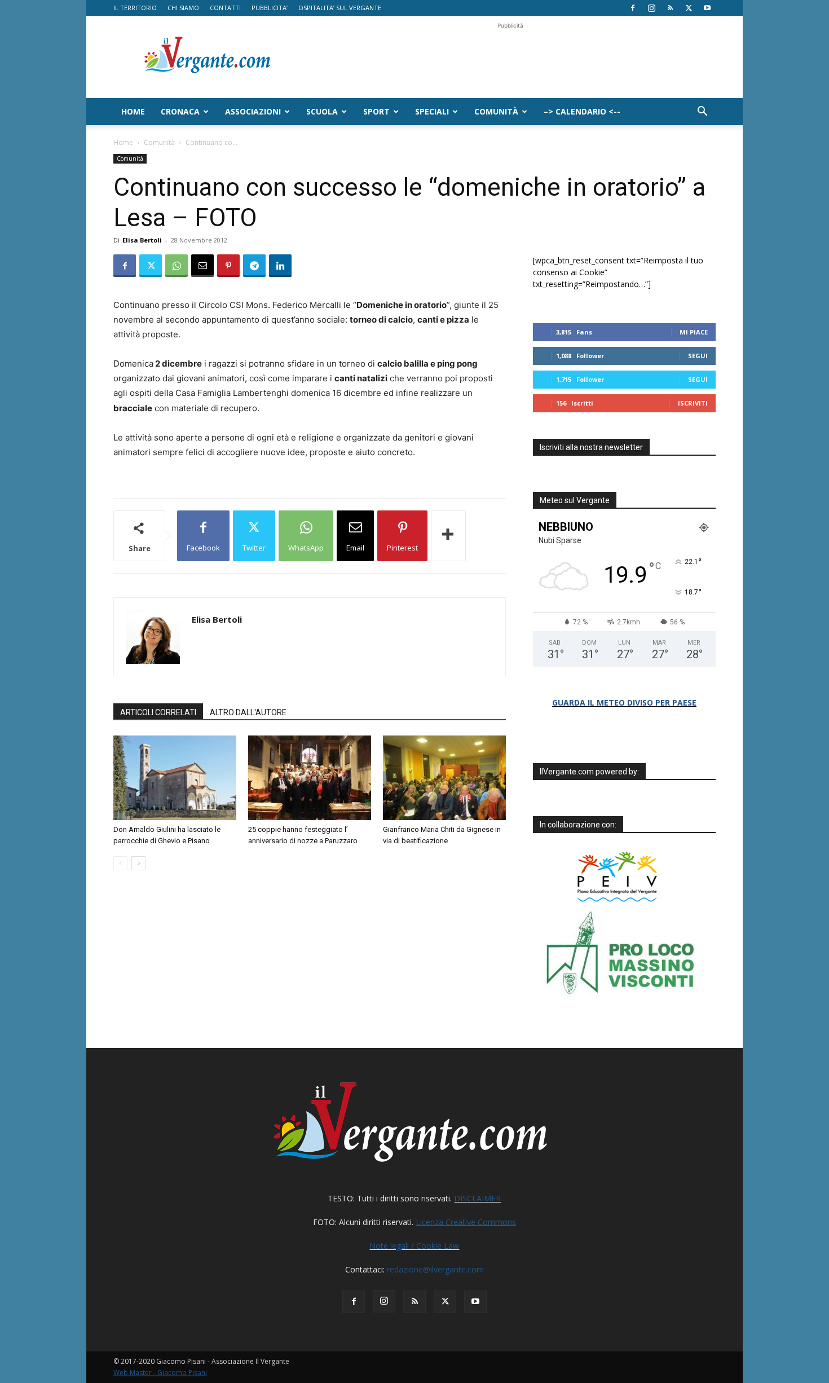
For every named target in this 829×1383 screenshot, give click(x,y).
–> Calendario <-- (582, 111)
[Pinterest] (228, 265)
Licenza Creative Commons (466, 1222)
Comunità (496, 111)
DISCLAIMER (477, 1198)
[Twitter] (688, 8)
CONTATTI (225, 7)
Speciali (432, 111)
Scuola (322, 111)
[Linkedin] (280, 265)
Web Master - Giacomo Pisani (160, 1372)
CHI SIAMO (183, 7)
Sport (376, 111)
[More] (448, 535)
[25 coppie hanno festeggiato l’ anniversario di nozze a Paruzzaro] (309, 777)
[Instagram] (651, 8)
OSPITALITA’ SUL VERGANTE (339, 7)
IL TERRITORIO (135, 7)
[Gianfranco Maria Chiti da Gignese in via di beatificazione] (444, 777)
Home (133, 111)
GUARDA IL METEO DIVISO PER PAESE (624, 702)
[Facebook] (632, 8)
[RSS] (670, 8)
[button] (702, 112)
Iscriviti (693, 403)
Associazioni (253, 111)
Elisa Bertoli (142, 240)
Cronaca (180, 111)
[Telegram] (254, 265)
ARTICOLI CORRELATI (158, 712)
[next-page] (138, 863)
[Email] (202, 265)
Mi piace (694, 332)
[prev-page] (120, 863)
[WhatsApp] (176, 265)
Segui (698, 355)
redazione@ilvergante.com (435, 1269)
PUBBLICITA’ (270, 7)
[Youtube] (707, 8)
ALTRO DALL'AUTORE (248, 712)
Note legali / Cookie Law (414, 1245)
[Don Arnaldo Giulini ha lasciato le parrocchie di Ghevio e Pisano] (174, 777)
